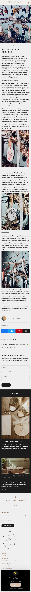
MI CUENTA (4, 555)
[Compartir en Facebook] (5, 331)
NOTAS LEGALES (6, 563)
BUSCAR (4, 553)
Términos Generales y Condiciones (10, 560)
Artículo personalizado (12, 441)
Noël (13, 46)
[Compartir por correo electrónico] (26, 331)
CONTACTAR (5, 558)
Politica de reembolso (7, 568)
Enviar (6, 385)
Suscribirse (8, 525)
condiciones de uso (6, 566)
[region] (15, 499)
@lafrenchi (4, 184)
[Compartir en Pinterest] (19, 331)
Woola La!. (13, 245)
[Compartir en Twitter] (12, 331)
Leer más (4, 453)
